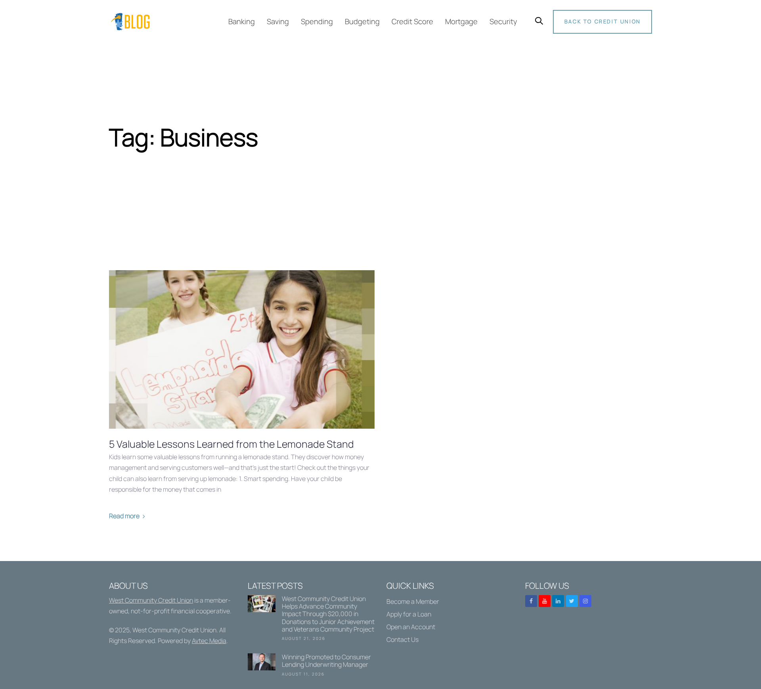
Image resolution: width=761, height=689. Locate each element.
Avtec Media (209, 640)
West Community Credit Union (151, 600)
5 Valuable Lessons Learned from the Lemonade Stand (231, 444)
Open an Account (410, 626)
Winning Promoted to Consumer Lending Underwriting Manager (311, 666)
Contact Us (402, 639)
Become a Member (412, 601)
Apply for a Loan (408, 614)
